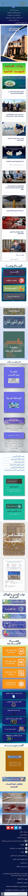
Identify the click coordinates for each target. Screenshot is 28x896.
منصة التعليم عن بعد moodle (14, 15)
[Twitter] (16, 828)
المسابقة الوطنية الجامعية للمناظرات (15, 161)
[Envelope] (8, 828)
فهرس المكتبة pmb (14, 10)
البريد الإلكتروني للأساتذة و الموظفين (14, 17)
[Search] (2, 894)
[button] (26, 43)
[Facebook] (20, 828)
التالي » (11, 259)
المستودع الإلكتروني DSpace (14, 12)
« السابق (16, 259)
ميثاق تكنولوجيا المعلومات (21, 22)
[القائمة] (3, 3)
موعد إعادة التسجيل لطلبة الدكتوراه (15, 210)
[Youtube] (12, 828)
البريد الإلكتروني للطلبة (14, 20)
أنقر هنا (14, 353)
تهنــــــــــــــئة (20, 255)
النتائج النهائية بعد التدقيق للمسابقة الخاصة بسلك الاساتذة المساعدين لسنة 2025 (14, 187)
